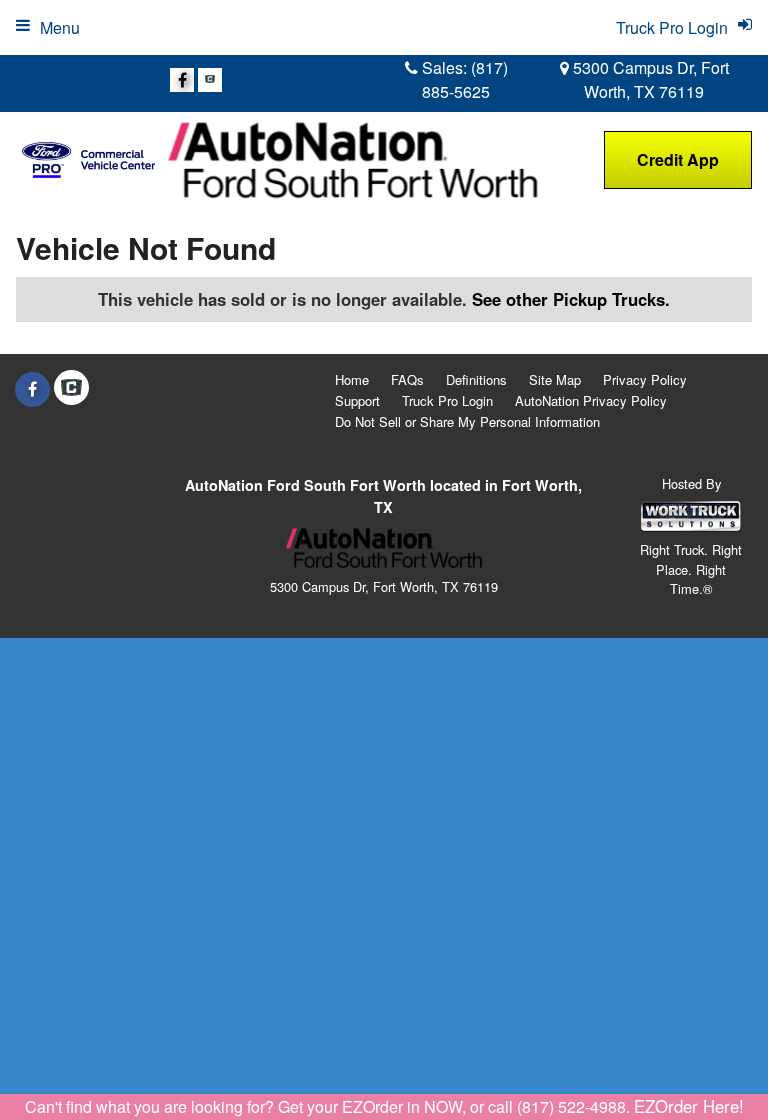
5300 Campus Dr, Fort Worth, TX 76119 (649, 79)
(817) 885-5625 (465, 79)
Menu (60, 27)
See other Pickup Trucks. (571, 299)
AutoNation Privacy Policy (591, 400)
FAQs (407, 379)
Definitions (476, 379)
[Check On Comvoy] (210, 80)
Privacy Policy (645, 379)
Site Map (555, 379)
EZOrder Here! (689, 1106)
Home (352, 379)
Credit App (678, 159)
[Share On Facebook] (182, 80)
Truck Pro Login (447, 400)
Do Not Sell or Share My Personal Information (467, 421)
